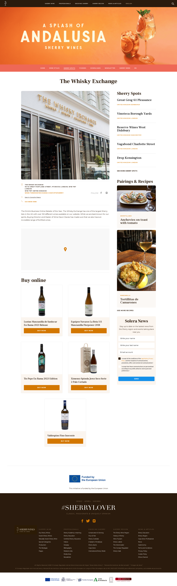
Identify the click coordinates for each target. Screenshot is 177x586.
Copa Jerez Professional (146, 539)
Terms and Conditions (145, 548)
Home (42, 68)
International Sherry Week (96, 551)
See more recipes (125, 310)
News (140, 542)
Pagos (41, 551)
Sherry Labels (117, 542)
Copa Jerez (92, 548)
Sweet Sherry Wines (45, 536)
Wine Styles (54, 68)
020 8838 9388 (31, 202)
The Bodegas (43, 548)
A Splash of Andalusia (95, 542)
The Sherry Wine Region (121, 533)
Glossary (66, 545)
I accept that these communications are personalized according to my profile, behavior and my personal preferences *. (137, 368)
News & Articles (114, 3)
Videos (66, 542)
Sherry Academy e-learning (72, 533)
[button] (65, 249)
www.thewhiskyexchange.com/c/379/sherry (44, 193)
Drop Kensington (129, 158)
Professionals (65, 3)
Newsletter (110, 68)
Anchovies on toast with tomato (134, 221)
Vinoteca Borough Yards (134, 114)
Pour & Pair (92, 536)
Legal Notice (144, 358)
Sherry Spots (69, 68)
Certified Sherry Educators (72, 539)
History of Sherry (118, 536)
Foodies (82, 68)
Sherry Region (98, 3)
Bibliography (68, 548)
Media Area (67, 554)
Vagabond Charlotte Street (136, 144)
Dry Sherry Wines (44, 533)
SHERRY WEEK (124, 68)
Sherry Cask (117, 551)
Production (42, 545)
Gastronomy (142, 545)
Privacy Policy (142, 551)
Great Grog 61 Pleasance (134, 100)
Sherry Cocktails (93, 539)
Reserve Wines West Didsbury (131, 128)
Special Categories (45, 542)
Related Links (68, 551)
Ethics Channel (143, 557)
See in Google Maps (33, 197)
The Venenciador (118, 545)
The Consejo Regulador (120, 548)
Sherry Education (69, 536)
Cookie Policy (142, 554)
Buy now (41, 331)
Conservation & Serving (96, 533)
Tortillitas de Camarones (129, 300)
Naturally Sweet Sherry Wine (48, 539)
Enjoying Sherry (81, 3)
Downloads (95, 68)
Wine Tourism (117, 539)
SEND (136, 379)
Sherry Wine (50, 3)
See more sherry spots (127, 171)
